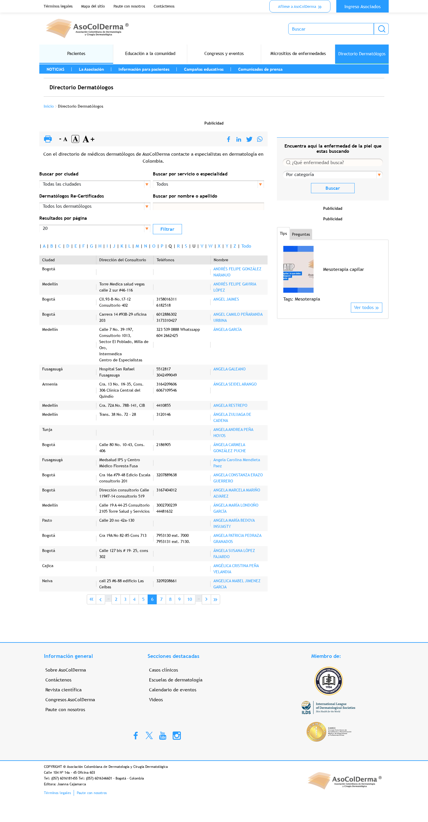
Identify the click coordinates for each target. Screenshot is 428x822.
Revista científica (63, 690)
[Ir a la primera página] (91, 599)
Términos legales (58, 6)
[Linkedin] (239, 139)
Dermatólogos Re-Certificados (71, 196)
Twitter (149, 735)
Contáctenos (164, 6)
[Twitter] (249, 139)
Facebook (135, 735)
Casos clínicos (163, 670)
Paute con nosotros (129, 6)
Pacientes (76, 53)
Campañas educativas (204, 69)
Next (378, 274)
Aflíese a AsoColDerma (297, 6)
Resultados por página (63, 218)
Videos (156, 699)
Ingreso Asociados (362, 6)
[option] (332, 274)
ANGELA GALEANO (229, 369)
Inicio (49, 106)
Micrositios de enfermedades (298, 53)
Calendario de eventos (172, 690)
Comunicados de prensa (260, 69)
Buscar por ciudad (58, 174)
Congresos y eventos (224, 53)
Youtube (162, 735)
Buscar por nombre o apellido (185, 196)
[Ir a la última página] (215, 599)
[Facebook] (228, 139)
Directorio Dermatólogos (361, 53)
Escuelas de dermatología (175, 680)
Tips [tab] (283, 233)
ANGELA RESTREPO (230, 405)
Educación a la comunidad (150, 53)
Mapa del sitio (93, 6)
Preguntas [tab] (301, 234)
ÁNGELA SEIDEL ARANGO (235, 384)
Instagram (176, 735)
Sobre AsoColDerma (65, 670)
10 (191, 599)
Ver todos (364, 307)
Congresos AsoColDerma (70, 699)
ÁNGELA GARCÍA (227, 329)
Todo (246, 246)
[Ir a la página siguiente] (206, 599)
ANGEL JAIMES (226, 299)
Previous (287, 274)
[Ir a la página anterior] (100, 599)
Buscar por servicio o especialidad (190, 174)
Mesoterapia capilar (343, 269)
